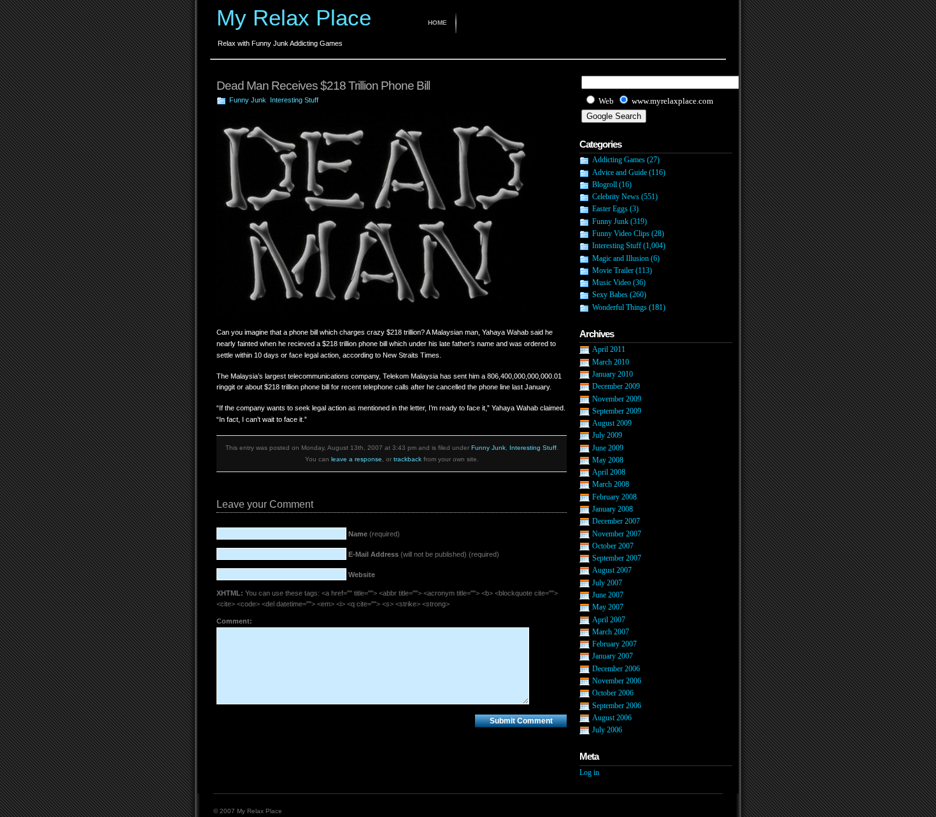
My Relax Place (293, 17)
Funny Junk (247, 100)
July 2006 (607, 729)
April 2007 (608, 619)
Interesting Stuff (294, 100)
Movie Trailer (613, 270)
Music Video (611, 282)
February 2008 (614, 496)
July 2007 (607, 582)
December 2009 (616, 386)
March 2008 (610, 484)
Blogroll (604, 184)
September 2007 (616, 558)
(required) (374, 534)
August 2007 (612, 570)
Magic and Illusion (620, 258)
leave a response (356, 459)
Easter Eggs (610, 208)
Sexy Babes (610, 294)
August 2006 (612, 717)
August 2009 (612, 423)
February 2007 (614, 643)
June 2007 (607, 594)
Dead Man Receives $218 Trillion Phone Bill (323, 85)
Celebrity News (615, 196)
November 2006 (616, 680)
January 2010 (612, 374)
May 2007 (607, 607)
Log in (589, 772)
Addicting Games (618, 159)
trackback (408, 459)
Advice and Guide (619, 172)
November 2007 (616, 533)
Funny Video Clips (620, 233)
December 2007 (616, 521)
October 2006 (613, 692)
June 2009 (607, 447)
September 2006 (616, 705)
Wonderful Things (619, 307)
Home (437, 22)
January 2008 (612, 509)
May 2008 (607, 460)
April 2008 (608, 472)
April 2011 (608, 349)
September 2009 (616, 411)
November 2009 (616, 399)
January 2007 (612, 656)
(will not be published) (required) (423, 554)
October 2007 (613, 545)
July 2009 (607, 435)
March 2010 (610, 362)
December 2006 (616, 668)
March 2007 (610, 631)
